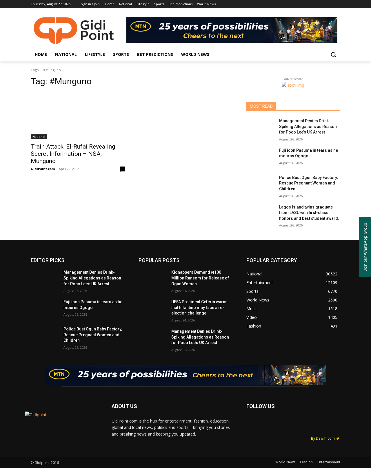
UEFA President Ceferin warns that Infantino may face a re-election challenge (199, 307)
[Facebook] (304, 4)
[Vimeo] (328, 4)
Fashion (306, 462)
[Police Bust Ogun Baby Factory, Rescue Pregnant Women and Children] (260, 185)
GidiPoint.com (43, 169)
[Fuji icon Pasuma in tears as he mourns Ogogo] (260, 157)
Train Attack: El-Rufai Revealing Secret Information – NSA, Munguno (73, 153)
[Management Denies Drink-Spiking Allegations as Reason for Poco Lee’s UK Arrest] (260, 128)
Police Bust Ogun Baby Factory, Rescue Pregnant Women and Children (308, 183)
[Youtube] (337, 4)
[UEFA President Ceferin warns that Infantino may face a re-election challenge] (153, 309)
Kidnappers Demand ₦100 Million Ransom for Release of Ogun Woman (200, 278)
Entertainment (328, 462)
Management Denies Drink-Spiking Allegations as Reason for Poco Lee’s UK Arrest (308, 126)
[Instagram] (313, 4)
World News (285, 462)
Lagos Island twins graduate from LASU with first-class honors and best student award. (309, 213)
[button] (333, 54)
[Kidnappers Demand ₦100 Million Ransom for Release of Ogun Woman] (153, 279)
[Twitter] (321, 4)
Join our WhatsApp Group (365, 247)
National (38, 137)
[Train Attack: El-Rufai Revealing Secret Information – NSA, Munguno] (78, 115)
